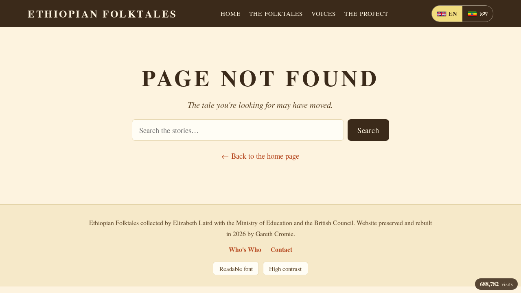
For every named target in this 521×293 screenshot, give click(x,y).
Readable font (236, 269)
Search (368, 130)
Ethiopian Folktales (102, 13)
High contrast (285, 269)
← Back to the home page (260, 156)
